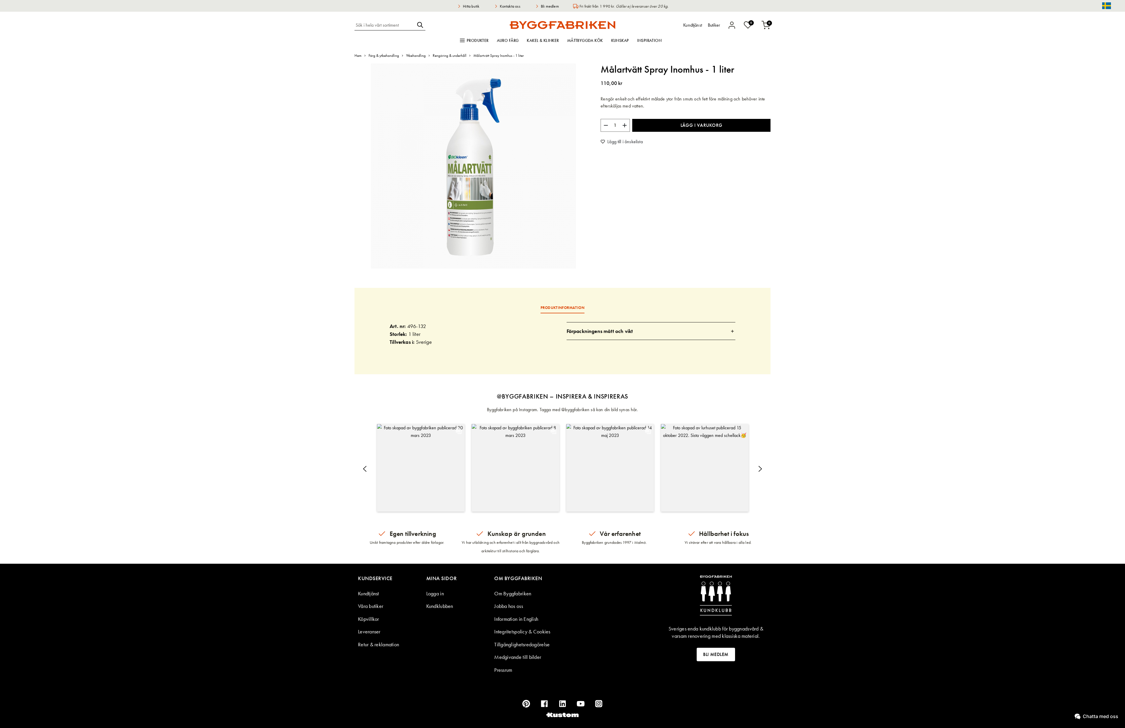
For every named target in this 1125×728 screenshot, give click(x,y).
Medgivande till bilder (517, 657)
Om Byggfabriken (512, 593)
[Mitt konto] (731, 25)
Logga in (435, 593)
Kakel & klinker (543, 40)
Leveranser (369, 631)
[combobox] (384, 25)
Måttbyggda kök (585, 40)
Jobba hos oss (508, 606)
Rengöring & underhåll (449, 55)
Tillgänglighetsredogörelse (522, 644)
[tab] (651, 331)
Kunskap (620, 40)
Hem (358, 55)
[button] (421, 468)
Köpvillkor (368, 619)
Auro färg (508, 40)
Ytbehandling (416, 55)
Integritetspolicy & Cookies (522, 631)
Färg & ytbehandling (384, 55)
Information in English (516, 619)
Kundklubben (439, 606)
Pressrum (503, 670)
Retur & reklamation (378, 644)
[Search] (420, 25)
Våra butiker (370, 606)
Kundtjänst (368, 593)
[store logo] (562, 25)
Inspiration (649, 40)
